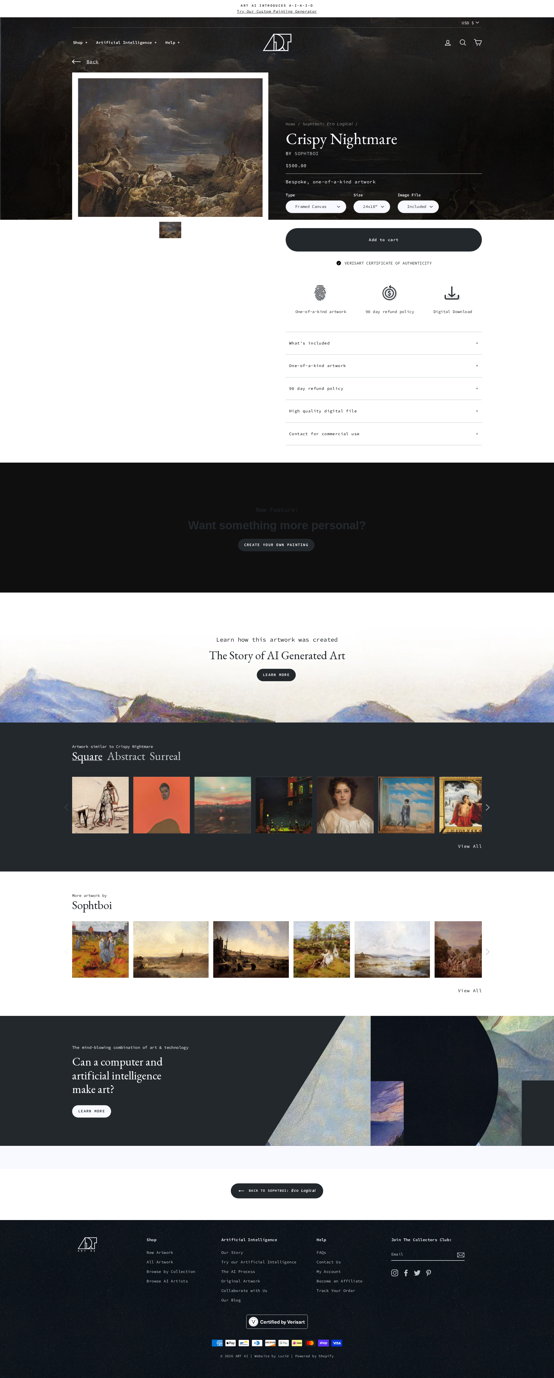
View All (470, 846)
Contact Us (329, 1262)
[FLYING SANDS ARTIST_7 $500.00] (171, 949)
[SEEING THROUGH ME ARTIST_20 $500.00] (345, 805)
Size (358, 195)
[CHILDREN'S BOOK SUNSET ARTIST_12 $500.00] (222, 805)
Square (87, 756)
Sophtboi (307, 153)
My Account (329, 1271)
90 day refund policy (383, 388)
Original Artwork (240, 1281)
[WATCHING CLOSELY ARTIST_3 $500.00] (161, 805)
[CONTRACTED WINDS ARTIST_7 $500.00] (321, 949)
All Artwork (160, 1262)
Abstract (126, 756)
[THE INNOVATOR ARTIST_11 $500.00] (100, 805)
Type (290, 195)
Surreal (165, 756)
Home (290, 124)
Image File (409, 195)
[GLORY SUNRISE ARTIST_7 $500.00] (251, 949)
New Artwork (160, 1252)
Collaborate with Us (244, 1290)
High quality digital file (383, 411)
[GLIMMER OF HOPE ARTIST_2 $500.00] (284, 805)
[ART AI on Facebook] (406, 1272)
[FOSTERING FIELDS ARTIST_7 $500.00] (100, 949)
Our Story (232, 1252)
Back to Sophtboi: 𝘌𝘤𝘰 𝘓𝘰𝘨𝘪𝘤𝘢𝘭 (281, 1190)
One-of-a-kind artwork (383, 365)
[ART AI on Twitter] (417, 1272)
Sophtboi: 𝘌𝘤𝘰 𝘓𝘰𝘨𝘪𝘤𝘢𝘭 (328, 124)
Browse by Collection (171, 1271)
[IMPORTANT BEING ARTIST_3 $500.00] (406, 805)
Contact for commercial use (383, 433)
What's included (383, 343)
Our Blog (231, 1300)
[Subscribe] (461, 1254)
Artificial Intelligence (125, 42)
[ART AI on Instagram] (394, 1272)
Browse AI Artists (167, 1281)
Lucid (283, 1356)
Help (171, 42)
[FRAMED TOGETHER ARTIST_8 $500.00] (467, 805)
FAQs (321, 1252)
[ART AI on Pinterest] (428, 1272)
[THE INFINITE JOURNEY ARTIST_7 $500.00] (463, 949)
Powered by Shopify (314, 1356)
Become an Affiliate (340, 1281)
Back (93, 61)
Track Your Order (336, 1290)
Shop (79, 42)
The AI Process (238, 1271)
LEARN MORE (91, 1111)
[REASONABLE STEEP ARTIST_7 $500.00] (392, 949)
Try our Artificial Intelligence (258, 1262)
